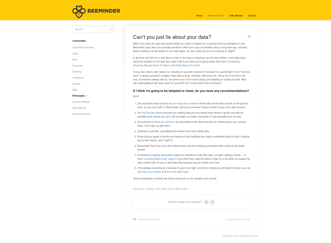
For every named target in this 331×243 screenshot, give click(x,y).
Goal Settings (79, 107)
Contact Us (155, 219)
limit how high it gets (178, 171)
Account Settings (81, 101)
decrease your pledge (149, 171)
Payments (77, 65)
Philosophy (78, 95)
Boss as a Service (164, 121)
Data (74, 59)
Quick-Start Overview (83, 47)
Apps (75, 89)
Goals (75, 53)
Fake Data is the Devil (188, 65)
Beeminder (229, 236)
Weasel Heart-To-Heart (156, 65)
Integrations (78, 77)
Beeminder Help (216, 15)
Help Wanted (236, 15)
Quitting (76, 83)
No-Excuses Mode (152, 112)
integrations (183, 103)
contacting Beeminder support (159, 158)
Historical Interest (81, 113)
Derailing (76, 71)
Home (199, 15)
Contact (252, 15)
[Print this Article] (249, 37)
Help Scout (254, 236)
